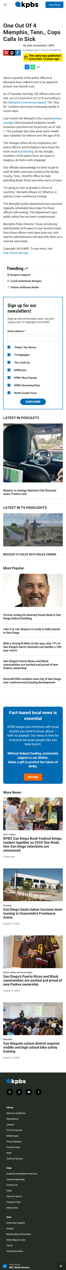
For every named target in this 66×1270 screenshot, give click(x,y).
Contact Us (11, 1185)
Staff (8, 1153)
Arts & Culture (9, 834)
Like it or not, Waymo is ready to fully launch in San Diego (31, 630)
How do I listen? (14, 1196)
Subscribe (33, 401)
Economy (7, 905)
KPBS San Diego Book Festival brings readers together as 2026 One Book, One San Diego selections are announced (32, 844)
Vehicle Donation (14, 1251)
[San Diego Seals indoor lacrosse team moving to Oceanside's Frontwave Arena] (33, 884)
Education (7, 1039)
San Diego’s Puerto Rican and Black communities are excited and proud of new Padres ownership (30, 664)
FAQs (9, 1190)
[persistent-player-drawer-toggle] (62, 1266)
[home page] (26, 5)
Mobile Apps (12, 1136)
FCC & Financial (14, 1130)
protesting (27, 151)
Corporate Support (15, 1223)
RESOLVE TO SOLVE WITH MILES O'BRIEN (29, 554)
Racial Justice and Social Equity (17, 972)
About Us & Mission (16, 1113)
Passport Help (13, 1202)
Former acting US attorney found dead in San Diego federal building (32, 616)
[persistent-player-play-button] (5, 1266)
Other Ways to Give (15, 1240)
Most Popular (13, 568)
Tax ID (9, 1245)
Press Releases (13, 1141)
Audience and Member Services (21, 1173)
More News (12, 792)
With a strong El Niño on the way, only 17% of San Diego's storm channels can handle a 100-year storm (32, 647)
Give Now (54, 4)
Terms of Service (14, 1158)
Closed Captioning (15, 1179)
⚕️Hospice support (19, 274)
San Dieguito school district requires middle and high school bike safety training (31, 1047)
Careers (10, 1124)
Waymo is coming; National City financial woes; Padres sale (29, 492)
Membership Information (18, 1234)
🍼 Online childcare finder (23, 287)
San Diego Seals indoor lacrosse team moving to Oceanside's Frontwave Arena (32, 913)
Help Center (12, 1207)
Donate (33, 777)
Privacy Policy (13, 1147)
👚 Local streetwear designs (24, 281)
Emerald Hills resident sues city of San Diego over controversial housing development (32, 680)
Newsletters (12, 1119)
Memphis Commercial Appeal (27, 102)
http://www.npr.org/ (15, 253)
